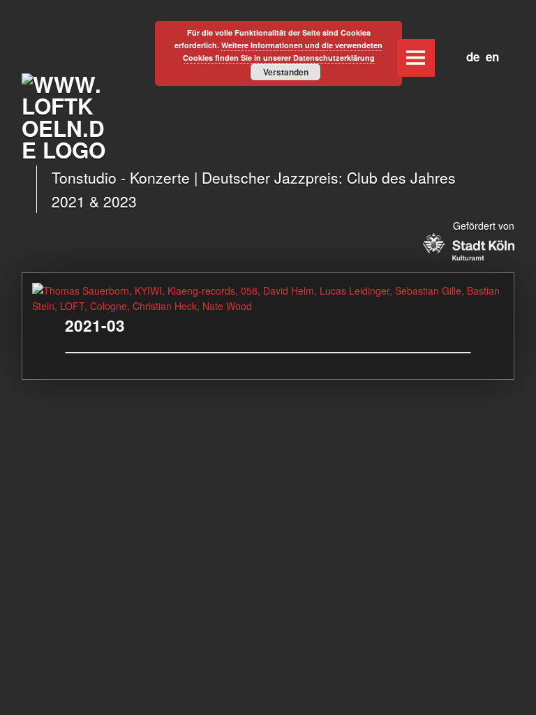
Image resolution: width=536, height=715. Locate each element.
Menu (416, 58)
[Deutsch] (469, 54)
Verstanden (285, 72)
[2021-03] (268, 290)
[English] (489, 54)
